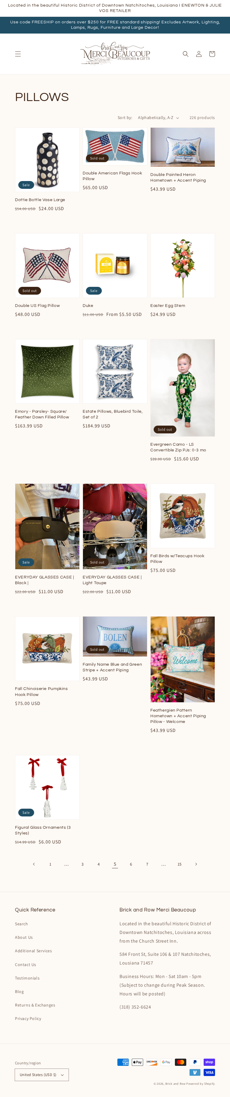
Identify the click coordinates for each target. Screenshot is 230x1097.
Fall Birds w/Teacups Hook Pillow (177, 559)
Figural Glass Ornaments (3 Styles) (43, 830)
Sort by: (125, 117)
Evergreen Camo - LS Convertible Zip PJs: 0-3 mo (178, 447)
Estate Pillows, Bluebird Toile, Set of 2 (113, 414)
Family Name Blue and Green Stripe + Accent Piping (112, 667)
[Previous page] (34, 864)
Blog (19, 991)
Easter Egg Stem (167, 306)
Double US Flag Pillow (37, 306)
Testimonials (27, 978)
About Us (24, 937)
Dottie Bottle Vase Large (40, 200)
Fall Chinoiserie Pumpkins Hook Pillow (41, 692)
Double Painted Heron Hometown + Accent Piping (178, 178)
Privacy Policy (28, 1018)
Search (21, 923)
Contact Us (25, 964)
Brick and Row (175, 1084)
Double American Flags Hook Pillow (112, 176)
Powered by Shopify (200, 1084)
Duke (88, 306)
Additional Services (33, 950)
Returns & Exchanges (35, 1005)
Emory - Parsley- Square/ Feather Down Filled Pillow (42, 414)
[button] (18, 54)
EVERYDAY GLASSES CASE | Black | (44, 580)
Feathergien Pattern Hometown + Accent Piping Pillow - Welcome (178, 716)
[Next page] (195, 864)
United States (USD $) (38, 1074)
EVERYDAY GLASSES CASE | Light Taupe (112, 580)
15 (180, 864)
